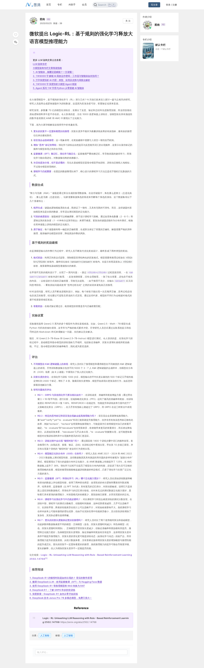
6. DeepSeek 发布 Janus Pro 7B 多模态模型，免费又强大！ (60, 597)
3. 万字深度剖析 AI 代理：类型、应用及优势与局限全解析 (61, 80)
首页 (48, 4)
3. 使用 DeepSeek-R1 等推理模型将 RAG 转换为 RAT (57, 585)
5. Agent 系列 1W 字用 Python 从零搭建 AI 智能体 (58, 88)
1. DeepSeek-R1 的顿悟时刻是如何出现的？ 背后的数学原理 (60, 577)
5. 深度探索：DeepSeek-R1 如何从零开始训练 (53, 593)
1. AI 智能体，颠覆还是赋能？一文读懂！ (53, 72)
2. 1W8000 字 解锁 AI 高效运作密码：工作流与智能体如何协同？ (66, 76)
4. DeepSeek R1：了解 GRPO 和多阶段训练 (52, 590)
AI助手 (72, 4)
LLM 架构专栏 (40, 64)
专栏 (59, 4)
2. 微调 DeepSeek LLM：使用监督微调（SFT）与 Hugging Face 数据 (65, 581)
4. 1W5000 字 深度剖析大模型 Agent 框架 (55, 84)
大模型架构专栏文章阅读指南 (47, 68)
